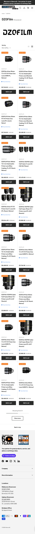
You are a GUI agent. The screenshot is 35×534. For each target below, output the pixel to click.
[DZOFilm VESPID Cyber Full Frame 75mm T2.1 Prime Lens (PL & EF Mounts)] (26, 194)
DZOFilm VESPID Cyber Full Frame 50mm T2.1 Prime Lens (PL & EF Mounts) (8, 298)
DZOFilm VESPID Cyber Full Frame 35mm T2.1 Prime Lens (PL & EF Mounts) (26, 343)
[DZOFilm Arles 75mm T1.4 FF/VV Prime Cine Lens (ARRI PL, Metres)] (8, 327)
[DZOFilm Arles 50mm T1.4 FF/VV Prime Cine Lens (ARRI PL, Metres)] (26, 370)
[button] (28, 8)
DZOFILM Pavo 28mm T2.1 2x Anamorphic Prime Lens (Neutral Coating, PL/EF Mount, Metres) (26, 121)
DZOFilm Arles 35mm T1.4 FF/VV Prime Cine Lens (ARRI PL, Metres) (8, 74)
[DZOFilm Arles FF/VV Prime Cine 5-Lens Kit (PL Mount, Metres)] (8, 194)
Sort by (4, 45)
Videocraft (7, 527)
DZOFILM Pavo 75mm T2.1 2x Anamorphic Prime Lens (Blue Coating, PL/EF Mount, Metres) (8, 254)
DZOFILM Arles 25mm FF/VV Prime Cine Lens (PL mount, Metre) (8, 120)
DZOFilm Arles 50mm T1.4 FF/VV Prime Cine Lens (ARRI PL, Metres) (26, 385)
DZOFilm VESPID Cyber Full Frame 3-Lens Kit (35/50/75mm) (26, 164)
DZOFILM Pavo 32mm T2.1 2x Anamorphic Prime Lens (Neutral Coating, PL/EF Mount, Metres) (26, 76)
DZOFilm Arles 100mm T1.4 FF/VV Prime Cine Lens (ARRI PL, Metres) (26, 252)
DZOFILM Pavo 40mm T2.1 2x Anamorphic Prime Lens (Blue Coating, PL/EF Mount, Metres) (8, 387)
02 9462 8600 (6, 499)
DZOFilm (8, 13)
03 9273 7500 (6, 489)
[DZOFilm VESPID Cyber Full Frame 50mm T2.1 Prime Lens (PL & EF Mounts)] (8, 282)
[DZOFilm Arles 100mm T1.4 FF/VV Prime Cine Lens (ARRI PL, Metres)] (26, 237)
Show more (17, 418)
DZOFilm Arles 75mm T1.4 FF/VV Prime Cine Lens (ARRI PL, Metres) (8, 343)
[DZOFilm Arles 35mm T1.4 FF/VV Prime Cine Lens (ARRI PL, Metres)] (8, 59)
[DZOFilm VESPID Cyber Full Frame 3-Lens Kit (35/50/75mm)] (26, 149)
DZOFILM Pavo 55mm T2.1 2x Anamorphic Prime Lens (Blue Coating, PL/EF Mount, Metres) (26, 299)
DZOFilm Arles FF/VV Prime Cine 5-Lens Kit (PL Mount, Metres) (8, 209)
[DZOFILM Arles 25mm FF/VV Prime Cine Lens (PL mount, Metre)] (8, 104)
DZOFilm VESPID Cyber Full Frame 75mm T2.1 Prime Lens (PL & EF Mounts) (26, 210)
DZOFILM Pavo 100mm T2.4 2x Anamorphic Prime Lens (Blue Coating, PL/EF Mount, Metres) (8, 166)
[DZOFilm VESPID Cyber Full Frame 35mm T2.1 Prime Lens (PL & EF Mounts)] (26, 327)
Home (3, 13)
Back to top (17, 427)
